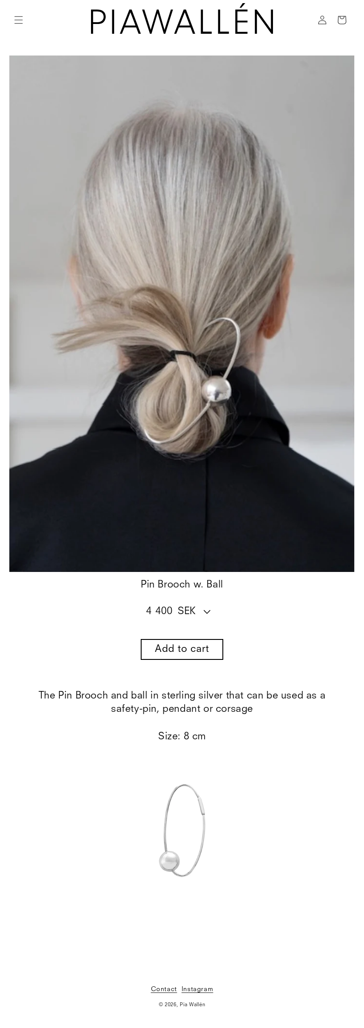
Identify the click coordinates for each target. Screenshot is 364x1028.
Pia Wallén (192, 1005)
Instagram (197, 989)
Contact (164, 989)
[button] (18, 20)
